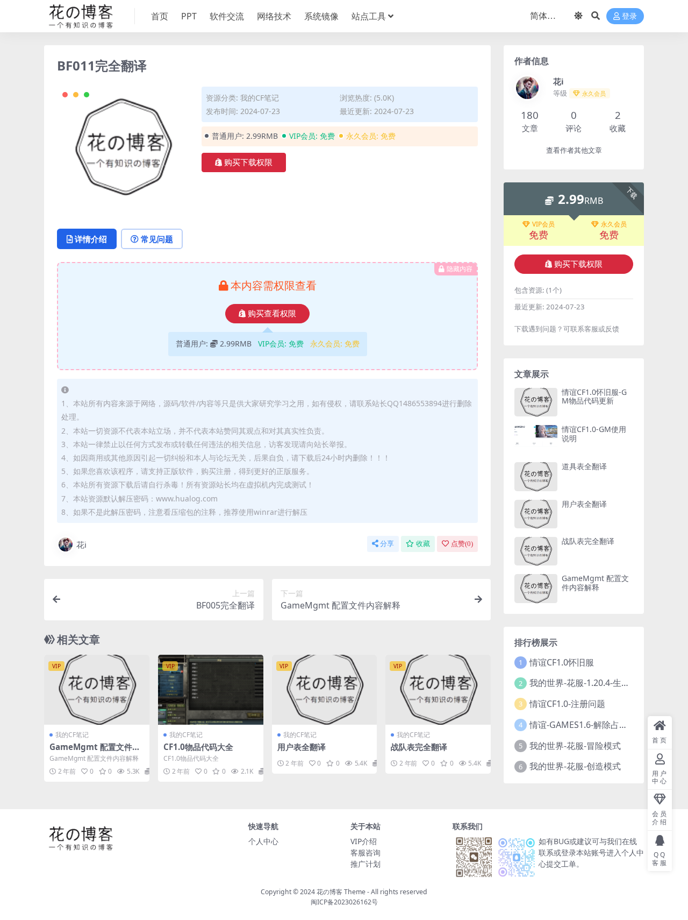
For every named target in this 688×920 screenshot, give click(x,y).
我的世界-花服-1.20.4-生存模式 (588, 683)
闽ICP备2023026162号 (344, 902)
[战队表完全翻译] (438, 690)
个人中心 (263, 841)
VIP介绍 (363, 841)
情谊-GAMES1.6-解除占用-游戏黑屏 (597, 725)
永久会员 (614, 224)
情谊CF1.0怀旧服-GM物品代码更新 (594, 396)
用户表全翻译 (301, 746)
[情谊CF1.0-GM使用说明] (535, 439)
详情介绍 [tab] (91, 238)
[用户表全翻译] (324, 690)
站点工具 (369, 16)
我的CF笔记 (259, 98)
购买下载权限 (248, 162)
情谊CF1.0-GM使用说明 (594, 433)
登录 (629, 16)
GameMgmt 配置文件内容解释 (94, 751)
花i (81, 544)
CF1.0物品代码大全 (198, 746)
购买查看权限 (272, 313)
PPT (189, 16)
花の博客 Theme (341, 891)
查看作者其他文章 (574, 150)
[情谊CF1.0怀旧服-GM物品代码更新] (535, 402)
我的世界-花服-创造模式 (575, 766)
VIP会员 (543, 224)
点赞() (462, 544)
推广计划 (365, 864)
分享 (387, 544)
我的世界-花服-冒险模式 (575, 746)
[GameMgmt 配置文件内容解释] (96, 690)
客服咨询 (365, 852)
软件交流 (227, 16)
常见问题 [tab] (157, 238)
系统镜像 (321, 16)
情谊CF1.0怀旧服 (561, 662)
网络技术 (274, 16)
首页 (159, 16)
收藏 (423, 544)
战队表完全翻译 (419, 746)
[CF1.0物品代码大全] (210, 690)
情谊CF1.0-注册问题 (567, 704)
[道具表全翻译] (535, 476)
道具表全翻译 (584, 466)
